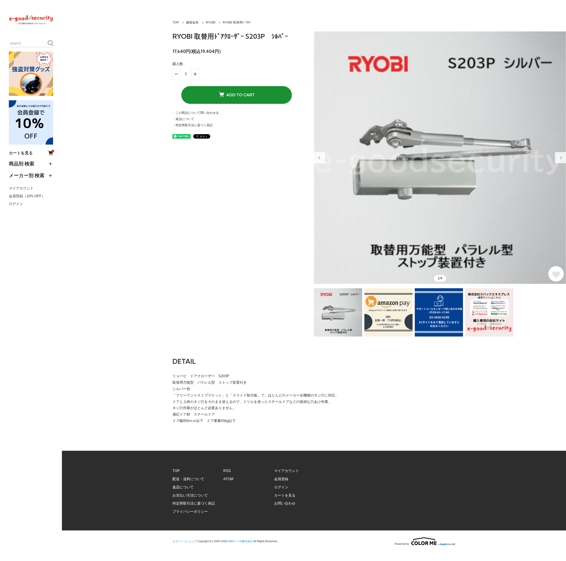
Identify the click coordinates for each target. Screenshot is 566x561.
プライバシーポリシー (190, 511)
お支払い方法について (190, 495)
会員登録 (281, 479)
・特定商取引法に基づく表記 (192, 125)
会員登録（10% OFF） (27, 196)
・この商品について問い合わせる (195, 112)
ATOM (228, 479)
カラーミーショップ (184, 541)
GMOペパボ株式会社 (240, 541)
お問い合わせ (284, 503)
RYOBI (210, 22)
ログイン (16, 204)
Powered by (402, 543)
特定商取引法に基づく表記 (193, 503)
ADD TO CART (240, 94)
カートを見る (31, 152)
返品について (183, 487)
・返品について (183, 119)
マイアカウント (21, 188)
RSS (227, 471)
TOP (175, 22)
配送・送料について (188, 479)
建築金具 (192, 22)
